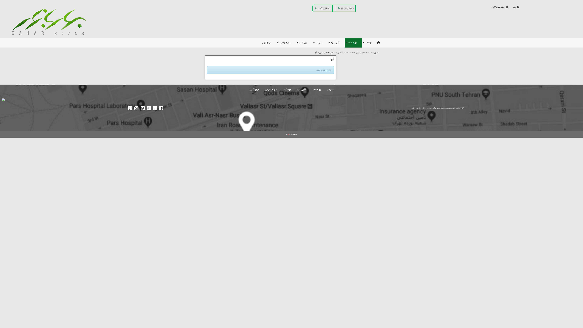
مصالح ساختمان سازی (327, 52)
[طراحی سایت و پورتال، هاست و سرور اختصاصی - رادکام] (291, 134)
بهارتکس (287, 89)
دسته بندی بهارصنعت (359, 52)
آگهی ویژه (301, 89)
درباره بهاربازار (271, 89)
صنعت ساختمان (343, 52)
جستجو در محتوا (347, 8)
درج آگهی (254, 89)
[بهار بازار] (50, 21)
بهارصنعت (372, 52)
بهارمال (330, 89)
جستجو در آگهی (324, 8)
